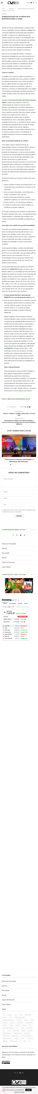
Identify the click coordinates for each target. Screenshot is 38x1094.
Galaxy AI (5, 1022)
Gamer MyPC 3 (29, 1022)
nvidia (8, 1030)
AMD (4, 1014)
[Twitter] (29, 2)
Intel (30, 1025)
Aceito (28, 1090)
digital (26, 1020)
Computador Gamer (19, 1017)
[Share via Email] (29, 407)
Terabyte (5, 1041)
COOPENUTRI (8, 348)
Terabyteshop (13, 1041)
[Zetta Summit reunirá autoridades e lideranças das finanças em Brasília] (19, 445)
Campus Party (28, 1014)
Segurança (27, 1033)
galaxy (32, 1020)
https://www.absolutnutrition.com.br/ (19, 399)
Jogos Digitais (6, 567)
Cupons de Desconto (8, 562)
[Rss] (33, 2)
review (23, 1030)
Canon (4, 1017)
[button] (3, 449)
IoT (17, 1028)
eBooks (4, 558)
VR (29, 1041)
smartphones (15, 1035)
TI (20, 1041)
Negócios (11, 8)
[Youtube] (31, 2)
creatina (5, 76)
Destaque (19, 1020)
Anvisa (14, 248)
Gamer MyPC (20, 1022)
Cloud (10, 1017)
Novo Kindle (5, 553)
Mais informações (19, 1092)
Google (30, 30)
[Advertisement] (19, 724)
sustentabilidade (7, 1038)
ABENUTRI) (13, 269)
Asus (21, 1014)
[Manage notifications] (4, 1090)
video (24, 1041)
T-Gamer (16, 1038)
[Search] (36, 2)
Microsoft (29, 1028)
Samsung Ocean (17, 1033)
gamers (5, 1025)
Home (3, 8)
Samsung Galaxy (7, 1033)
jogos (22, 1028)
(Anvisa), (10, 129)
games (11, 1025)
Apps (16, 1014)
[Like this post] (22, 407)
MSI (4, 1030)
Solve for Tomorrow (26, 1035)
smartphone (6, 1035)
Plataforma (16, 1030)
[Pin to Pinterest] (27, 407)
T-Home (22, 1038)
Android (10, 1014)
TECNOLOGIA (30, 1038)
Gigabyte (17, 1025)
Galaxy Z (12, 1022)
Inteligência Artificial (8, 1028)
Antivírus (4, 548)
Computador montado (8, 1020)
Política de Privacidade (9, 544)
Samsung (30, 1030)
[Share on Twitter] (25, 407)
